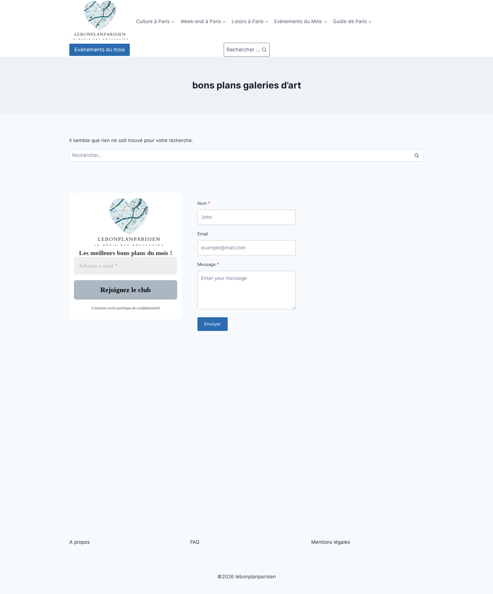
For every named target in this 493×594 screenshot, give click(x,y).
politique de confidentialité (138, 308)
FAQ (194, 542)
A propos (79, 542)
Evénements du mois (99, 49)
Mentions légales (330, 542)
